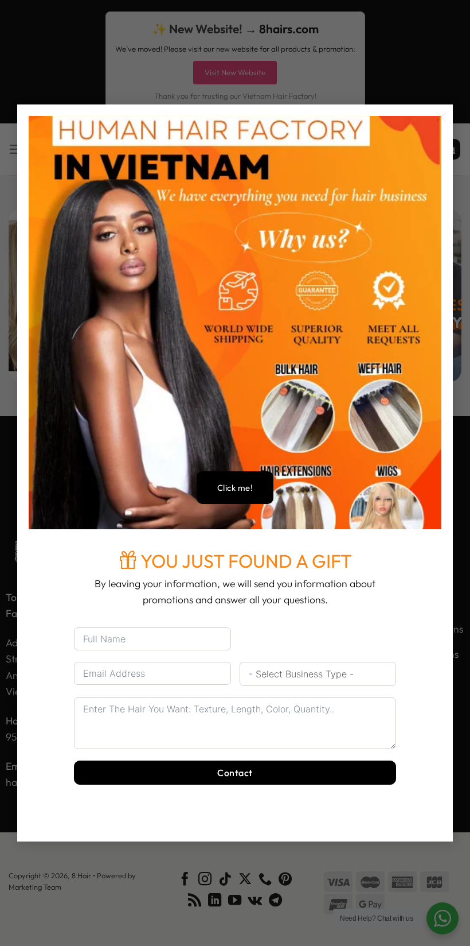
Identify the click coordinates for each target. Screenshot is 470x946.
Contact (234, 772)
